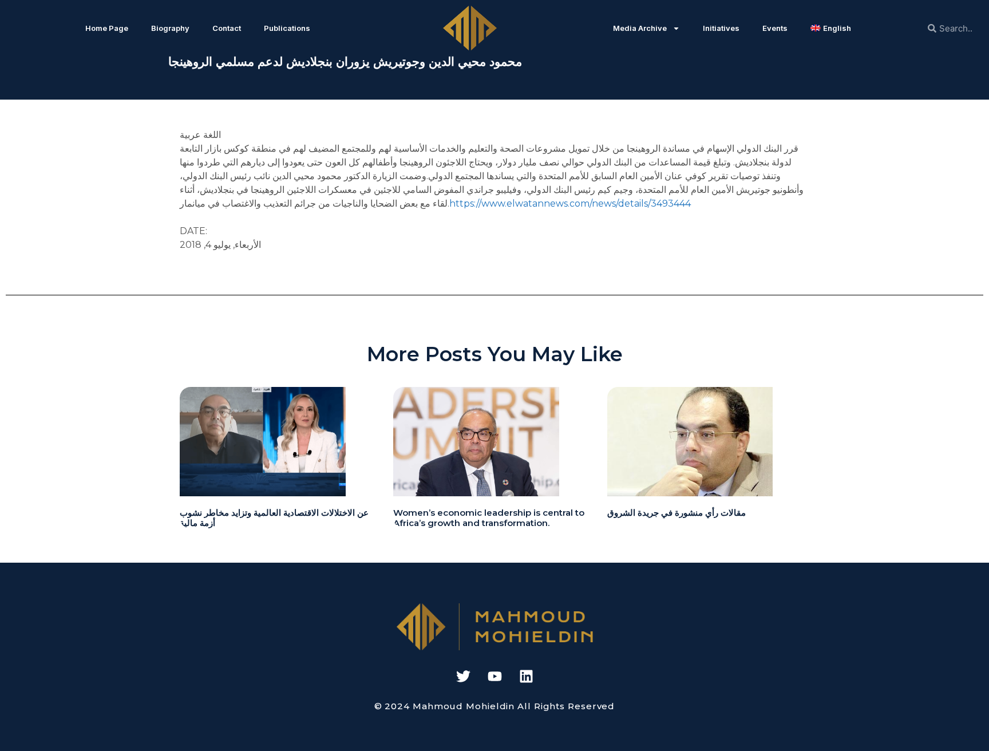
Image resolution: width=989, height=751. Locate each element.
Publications (287, 28)
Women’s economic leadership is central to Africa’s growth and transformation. (488, 517)
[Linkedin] (526, 676)
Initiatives (721, 28)
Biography (170, 28)
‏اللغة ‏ (211, 134)
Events (775, 28)
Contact (226, 28)
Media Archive (640, 28)
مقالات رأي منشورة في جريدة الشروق (676, 512)
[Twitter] (463, 676)
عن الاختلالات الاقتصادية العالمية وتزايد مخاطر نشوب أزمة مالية (274, 517)
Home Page (106, 28)
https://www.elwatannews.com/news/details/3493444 (570, 203)
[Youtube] (494, 676)
